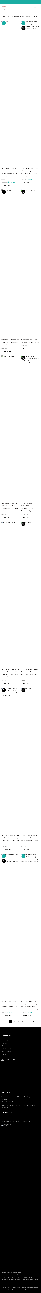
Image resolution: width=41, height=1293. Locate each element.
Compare (18, 22)
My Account (5, 1040)
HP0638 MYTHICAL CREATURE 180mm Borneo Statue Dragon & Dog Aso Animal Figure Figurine (30, 339)
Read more (26, 183)
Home (4, 16)
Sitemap (4, 1054)
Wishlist (4, 1043)
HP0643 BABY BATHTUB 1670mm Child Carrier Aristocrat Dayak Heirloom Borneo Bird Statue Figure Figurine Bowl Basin (10, 173)
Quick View (18, 25)
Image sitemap (6, 1051)
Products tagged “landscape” (16, 16)
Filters (35, 17)
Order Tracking (6, 1049)
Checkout (4, 1046)
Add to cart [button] (7, 185)
